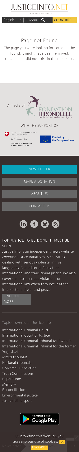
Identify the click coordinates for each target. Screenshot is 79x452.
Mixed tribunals (14, 357)
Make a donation (39, 182)
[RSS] (55, 224)
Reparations (12, 379)
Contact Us (39, 206)
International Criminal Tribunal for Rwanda (37, 341)
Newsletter (39, 169)
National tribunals (16, 363)
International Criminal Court (25, 330)
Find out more (12, 299)
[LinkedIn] (23, 224)
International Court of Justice (26, 336)
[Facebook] (34, 224)
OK (62, 442)
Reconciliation (13, 390)
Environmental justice (20, 395)
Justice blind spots (17, 401)
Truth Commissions (18, 374)
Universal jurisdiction (19, 368)
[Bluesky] (45, 224)
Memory (9, 385)
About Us (39, 194)
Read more (39, 447)
